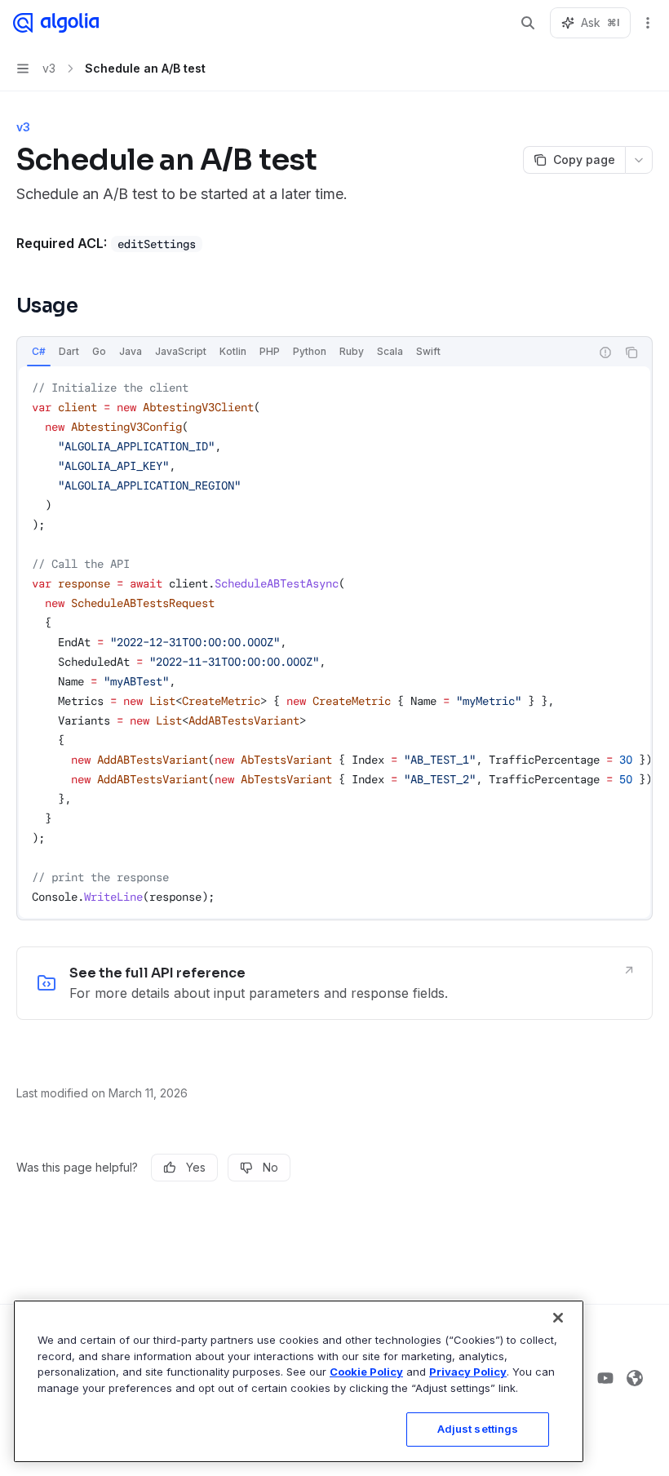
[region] (298, 1381)
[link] (334, 983)
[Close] (558, 1318)
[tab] (39, 351)
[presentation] (334, 642)
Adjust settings (478, 1428)
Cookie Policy (366, 1371)
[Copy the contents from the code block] (631, 352)
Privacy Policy (468, 1371)
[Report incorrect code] (605, 352)
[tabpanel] (334, 642)
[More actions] (648, 22)
